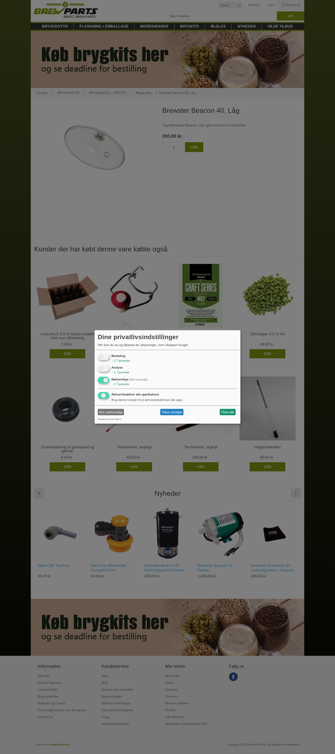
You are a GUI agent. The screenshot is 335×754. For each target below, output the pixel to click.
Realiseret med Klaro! (109, 419)
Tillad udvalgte (172, 412)
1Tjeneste (120, 372)
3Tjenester (120, 360)
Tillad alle (227, 412)
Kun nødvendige (111, 412)
